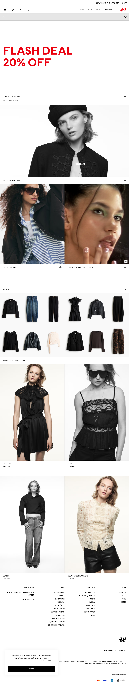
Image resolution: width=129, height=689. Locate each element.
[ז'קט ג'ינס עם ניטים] (97, 309)
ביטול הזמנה (59, 605)
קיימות (92, 599)
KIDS (90, 9)
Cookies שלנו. (46, 660)
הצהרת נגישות (89, 612)
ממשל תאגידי (90, 608)
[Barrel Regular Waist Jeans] (32, 309)
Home (81, 9)
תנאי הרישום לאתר (57, 618)
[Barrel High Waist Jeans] (118, 341)
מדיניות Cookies (57, 612)
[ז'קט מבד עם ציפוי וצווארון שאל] (32, 341)
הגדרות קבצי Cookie (56, 625)
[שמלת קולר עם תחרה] (75, 309)
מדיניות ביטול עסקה (56, 621)
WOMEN (108, 9)
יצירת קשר (60, 602)
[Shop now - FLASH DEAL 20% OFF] (125, 96)
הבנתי (31, 669)
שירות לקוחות (59, 592)
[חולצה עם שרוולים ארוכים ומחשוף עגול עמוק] (11, 341)
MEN (98, 9)
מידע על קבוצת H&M (87, 595)
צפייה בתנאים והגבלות (10, 101)
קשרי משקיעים (89, 605)
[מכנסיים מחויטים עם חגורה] (53, 309)
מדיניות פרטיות (58, 608)
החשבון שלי (60, 595)
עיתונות (92, 602)
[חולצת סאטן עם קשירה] (53, 341)
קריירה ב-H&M (89, 592)
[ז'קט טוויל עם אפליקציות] (11, 309)
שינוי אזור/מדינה (110, 650)
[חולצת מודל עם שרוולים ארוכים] (97, 341)
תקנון (93, 615)
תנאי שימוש (60, 615)
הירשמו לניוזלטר (28, 599)
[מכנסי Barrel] (118, 309)
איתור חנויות (59, 599)
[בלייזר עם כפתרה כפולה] (75, 341)
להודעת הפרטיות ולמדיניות (24, 658)
